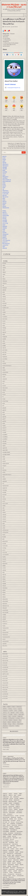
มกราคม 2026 (4, 669)
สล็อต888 (4, 167)
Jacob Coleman (15, 26)
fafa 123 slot (4, 318)
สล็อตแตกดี (4, 608)
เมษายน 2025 (4, 689)
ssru (3, 483)
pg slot (4, 184)
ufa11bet (4, 499)
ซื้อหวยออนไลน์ (6, 243)
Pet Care (4, 394)
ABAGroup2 (16, 116)
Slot (12, 121)
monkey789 (5, 818)
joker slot (4, 195)
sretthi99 (4, 479)
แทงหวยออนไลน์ (5, 641)
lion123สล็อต (4, 358)
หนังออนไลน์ (5, 234)
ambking (4, 296)
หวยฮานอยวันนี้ (5, 612)
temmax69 (4, 494)
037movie (4, 263)
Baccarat (22, 116)
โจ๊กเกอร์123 (5, 196)
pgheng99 (4, 226)
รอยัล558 (4, 570)
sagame (3, 445)
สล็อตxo (4, 206)
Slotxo (20, 121)
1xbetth (3, 274)
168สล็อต (4, 267)
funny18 (3, 330)
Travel (3, 496)
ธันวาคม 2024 (5, 698)
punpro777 (4, 242)
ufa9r (17, 848)
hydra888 (4, 338)
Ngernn (18, 129)
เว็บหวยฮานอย (5, 634)
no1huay (23, 129)
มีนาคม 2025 (4, 691)
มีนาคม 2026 (4, 665)
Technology (4, 490)
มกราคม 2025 (4, 696)
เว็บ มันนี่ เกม (4, 623)
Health (3, 334)
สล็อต (15, 124)
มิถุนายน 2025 (5, 685)
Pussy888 (14, 119)
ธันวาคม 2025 (5, 671)
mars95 (3, 376)
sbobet (3, 456)
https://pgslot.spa (6, 181)
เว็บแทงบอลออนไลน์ (7, 875)
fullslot (3, 325)
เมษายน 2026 (4, 662)
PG (19, 117)
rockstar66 (4, 443)
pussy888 (4, 172)
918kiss (4, 210)
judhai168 (4, 354)
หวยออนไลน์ (5, 245)
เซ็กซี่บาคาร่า (4, 621)
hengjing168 (4, 336)
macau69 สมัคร (5, 372)
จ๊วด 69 (3, 534)
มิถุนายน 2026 (5, 658)
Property (3, 425)
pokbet (3, 423)
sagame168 (4, 447)
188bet (3, 269)
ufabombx (4, 514)
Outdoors (4, 390)
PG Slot (22, 117)
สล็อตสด (4, 596)
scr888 (3, 459)
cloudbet (4, 312)
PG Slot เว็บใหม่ (5, 401)
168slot (3, 265)
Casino (4, 117)
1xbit (3, 276)
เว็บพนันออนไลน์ (16, 125)
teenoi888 (4, 492)
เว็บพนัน (10, 125)
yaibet (3, 523)
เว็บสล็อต (4, 630)
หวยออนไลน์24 (5, 610)
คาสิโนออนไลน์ (8, 122)
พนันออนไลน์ (11, 124)
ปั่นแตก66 (5, 124)
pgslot (3, 170)
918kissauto (4, 281)
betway (3, 301)
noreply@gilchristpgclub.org (13, 87)
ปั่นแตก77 (4, 561)
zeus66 (3, 525)
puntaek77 (4, 430)
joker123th (4, 352)
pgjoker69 (4, 410)
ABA (13, 116)
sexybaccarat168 (7, 121)
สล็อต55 (3, 576)
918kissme (4, 283)
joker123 (4, 156)
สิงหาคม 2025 (4, 680)
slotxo (3, 175)
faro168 (3, 321)
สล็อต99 (3, 590)
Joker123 (12, 117)
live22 (3, 229)
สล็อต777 (4, 581)
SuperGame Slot (5, 485)
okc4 (3, 383)
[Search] (24, 15)
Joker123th (13, 129)
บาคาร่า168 (5, 223)
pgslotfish (4, 421)
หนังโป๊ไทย (4, 178)
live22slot (4, 363)
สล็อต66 (4, 162)
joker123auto (4, 350)
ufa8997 (3, 505)
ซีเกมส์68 (4, 536)
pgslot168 (4, 416)
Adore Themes (21, 892)
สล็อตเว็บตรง (5, 164)
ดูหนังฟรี (4, 218)
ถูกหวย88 (4, 543)
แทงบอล (3, 639)
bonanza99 (4, 303)
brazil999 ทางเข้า (5, 307)
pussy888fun (4, 434)
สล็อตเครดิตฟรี (5, 601)
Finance (3, 323)
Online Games (5, 387)
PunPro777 (9, 119)
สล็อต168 (4, 248)
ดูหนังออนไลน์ (5, 192)
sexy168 (3, 461)
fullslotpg (4, 228)
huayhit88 (11, 710)
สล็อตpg (3, 592)
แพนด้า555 (4, 643)
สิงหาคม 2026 (4, 653)
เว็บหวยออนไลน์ (5, 632)
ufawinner (4, 521)
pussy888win (6, 831)
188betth (4, 272)
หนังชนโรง (4, 214)
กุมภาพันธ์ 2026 (5, 667)
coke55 (3, 314)
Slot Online (15, 121)
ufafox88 (4, 516)
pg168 (3, 158)
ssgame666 (4, 481)
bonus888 (4, 305)
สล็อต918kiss (4, 588)
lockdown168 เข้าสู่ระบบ (6, 365)
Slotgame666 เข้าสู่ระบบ (6, 474)
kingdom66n (4, 356)
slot (3, 189)
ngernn (16, 117)
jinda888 (4, 345)
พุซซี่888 (3, 565)
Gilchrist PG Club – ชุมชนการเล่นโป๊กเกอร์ (14, 5)
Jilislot (8, 117)
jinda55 (4, 159)
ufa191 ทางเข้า (5, 503)
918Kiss (9, 116)
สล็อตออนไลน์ (20, 124)
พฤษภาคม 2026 (5, 660)
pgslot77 (4, 237)
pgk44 (3, 412)
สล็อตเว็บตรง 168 (5, 605)
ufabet (3, 510)
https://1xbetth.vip (6, 179)
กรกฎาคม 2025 (5, 682)
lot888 (3, 367)
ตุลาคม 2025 (4, 676)
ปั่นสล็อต (4, 556)
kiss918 (4, 186)
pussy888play (4, 436)
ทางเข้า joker (5, 193)
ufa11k (3, 501)
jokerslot (4, 203)
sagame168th (6, 132)
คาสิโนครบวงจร (5, 530)
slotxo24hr (14, 716)
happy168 (4, 332)
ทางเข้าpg (4, 547)
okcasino (4, 385)
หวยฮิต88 (4, 614)
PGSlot (4, 119)
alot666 (3, 294)
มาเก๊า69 (4, 861)
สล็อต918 (4, 585)
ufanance (4, 519)
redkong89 (4, 441)
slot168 (3, 472)
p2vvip (3, 392)
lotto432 (3, 370)
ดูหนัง (3, 231)
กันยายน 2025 (5, 678)
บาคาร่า (14, 122)
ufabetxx (4, 512)
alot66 (3, 292)
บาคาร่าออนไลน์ (20, 122)
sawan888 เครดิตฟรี (6, 452)
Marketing (4, 374)
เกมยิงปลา (5, 125)
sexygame (4, 465)
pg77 (3, 405)
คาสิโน (11, 133)
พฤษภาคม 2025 (5, 687)
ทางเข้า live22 (4, 545)
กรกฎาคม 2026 (5, 656)
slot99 (3, 161)
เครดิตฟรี (4, 619)
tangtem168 (4, 487)
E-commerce (4, 316)
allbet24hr (4, 289)
